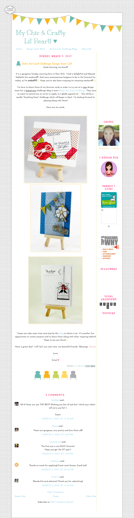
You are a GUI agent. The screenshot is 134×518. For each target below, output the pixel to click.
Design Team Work (36, 49)
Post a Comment (55, 492)
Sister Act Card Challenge (72, 91)
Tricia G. (55, 477)
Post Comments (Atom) (62, 502)
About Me (86, 49)
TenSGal (55, 400)
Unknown (55, 461)
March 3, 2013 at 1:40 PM (58, 435)
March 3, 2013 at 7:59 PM (58, 454)
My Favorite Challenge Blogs (63, 49)
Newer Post (20, 496)
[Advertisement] (108, 83)
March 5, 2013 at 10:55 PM (58, 470)
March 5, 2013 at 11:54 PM (57, 486)
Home (19, 49)
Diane (55, 426)
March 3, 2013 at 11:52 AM (58, 419)
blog (61, 333)
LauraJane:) (55, 442)
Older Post (91, 496)
